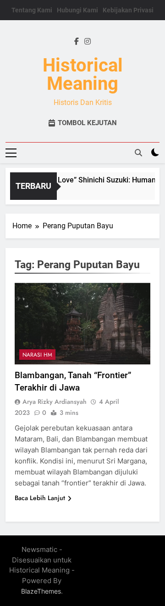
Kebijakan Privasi (128, 10)
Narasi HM (37, 355)
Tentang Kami (31, 10)
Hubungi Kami (77, 10)
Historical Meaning (83, 74)
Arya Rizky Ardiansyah (54, 401)
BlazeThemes (41, 591)
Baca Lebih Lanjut (40, 497)
